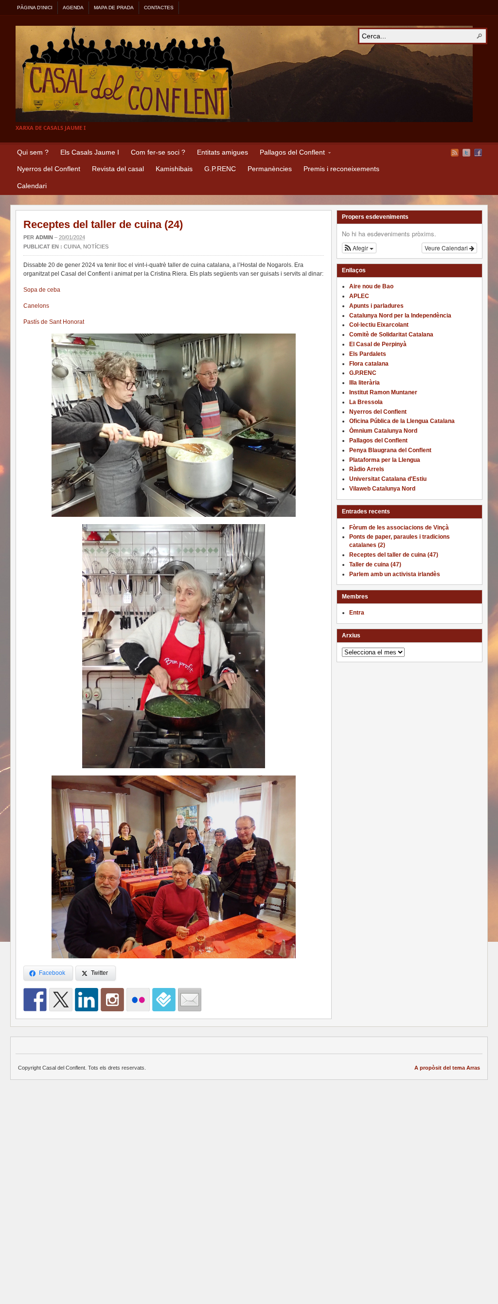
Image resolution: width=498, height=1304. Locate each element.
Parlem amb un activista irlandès (394, 574)
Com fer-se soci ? (158, 152)
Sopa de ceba (41, 289)
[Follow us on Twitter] (60, 999)
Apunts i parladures (376, 305)
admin (44, 237)
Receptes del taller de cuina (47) (393, 554)
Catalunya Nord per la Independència (400, 315)
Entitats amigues (222, 152)
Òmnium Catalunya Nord (383, 430)
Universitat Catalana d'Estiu (388, 479)
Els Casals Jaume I (89, 152)
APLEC (359, 296)
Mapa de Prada (114, 7)
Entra (356, 612)
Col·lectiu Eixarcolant (379, 324)
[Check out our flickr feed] (138, 999)
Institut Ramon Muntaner (383, 392)
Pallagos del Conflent (289, 153)
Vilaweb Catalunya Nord (382, 488)
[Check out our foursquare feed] (164, 999)
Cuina (72, 246)
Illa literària (364, 382)
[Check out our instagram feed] (112, 999)
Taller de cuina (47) (375, 564)
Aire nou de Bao (371, 286)
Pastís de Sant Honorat (53, 321)
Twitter (466, 153)
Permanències (270, 169)
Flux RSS (455, 153)
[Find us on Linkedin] (86, 999)
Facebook (478, 153)
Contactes (159, 7)
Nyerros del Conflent (48, 169)
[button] (359, 248)
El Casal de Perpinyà (378, 344)
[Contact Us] (189, 999)
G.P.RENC (220, 169)
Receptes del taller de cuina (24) (103, 224)
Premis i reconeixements (341, 169)
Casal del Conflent (244, 74)
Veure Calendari (447, 248)
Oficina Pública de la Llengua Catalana (402, 421)
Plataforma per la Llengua (384, 460)
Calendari (32, 186)
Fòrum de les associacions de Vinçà (399, 527)
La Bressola (366, 402)
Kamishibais (174, 169)
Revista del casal (118, 169)
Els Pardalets (367, 354)
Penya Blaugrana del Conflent (390, 450)
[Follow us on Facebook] (35, 999)
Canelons (36, 305)
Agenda (73, 7)
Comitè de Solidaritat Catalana (391, 334)
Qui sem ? (33, 152)
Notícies (95, 246)
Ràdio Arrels (366, 469)
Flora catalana (369, 363)
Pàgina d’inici (35, 7)
